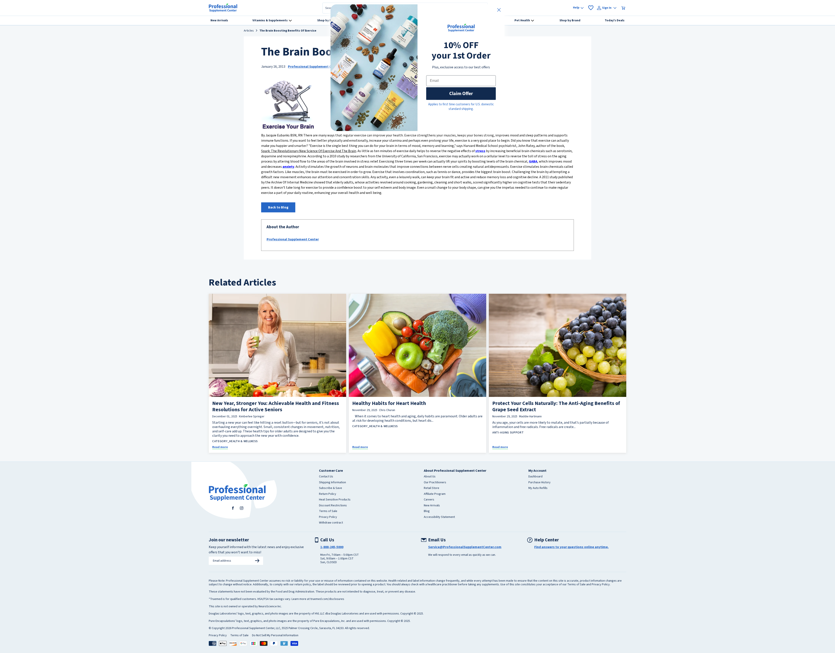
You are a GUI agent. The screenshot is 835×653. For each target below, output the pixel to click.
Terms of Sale (328, 511)
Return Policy (327, 494)
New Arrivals (432, 506)
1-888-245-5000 (331, 547)
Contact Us (326, 477)
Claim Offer (461, 93)
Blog (427, 511)
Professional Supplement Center (314, 66)
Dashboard (535, 477)
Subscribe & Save (330, 488)
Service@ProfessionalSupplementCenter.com (464, 547)
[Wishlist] (590, 7)
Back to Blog (278, 207)
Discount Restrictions (333, 506)
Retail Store (431, 488)
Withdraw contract (331, 523)
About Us (430, 477)
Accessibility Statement (439, 517)
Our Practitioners (435, 483)
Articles (249, 31)
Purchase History (539, 483)
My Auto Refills (538, 488)
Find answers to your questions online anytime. (571, 547)
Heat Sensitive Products (335, 500)
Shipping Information (332, 483)
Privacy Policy (328, 517)
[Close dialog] (499, 10)
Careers (429, 500)
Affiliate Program (435, 494)
